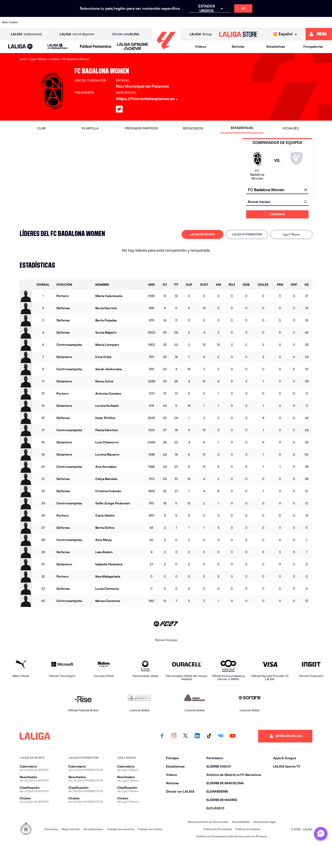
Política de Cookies (248, 829)
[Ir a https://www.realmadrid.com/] (264, 22)
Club (41, 128)
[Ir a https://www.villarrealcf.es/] (326, 22)
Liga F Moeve (291, 234)
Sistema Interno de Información (208, 821)
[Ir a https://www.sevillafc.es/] (295, 22)
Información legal (264, 821)
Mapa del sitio (71, 829)
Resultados (193, 128)
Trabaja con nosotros (120, 829)
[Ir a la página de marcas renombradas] (26, 829)
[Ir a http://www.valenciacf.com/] (311, 22)
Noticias (238, 46)
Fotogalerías (313, 46)
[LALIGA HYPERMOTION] (58, 47)
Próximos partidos (141, 128)
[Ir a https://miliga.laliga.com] (319, 34)
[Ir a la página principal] (166, 51)
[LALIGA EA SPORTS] (20, 46)
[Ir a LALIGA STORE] (238, 34)
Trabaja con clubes (150, 829)
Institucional (26, 34)
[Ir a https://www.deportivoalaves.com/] (92, 22)
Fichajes (291, 128)
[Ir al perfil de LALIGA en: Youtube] (232, 736)
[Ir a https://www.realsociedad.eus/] (279, 22)
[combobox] (277, 190)
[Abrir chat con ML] (320, 833)
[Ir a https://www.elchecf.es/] (108, 22)
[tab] (202, 234)
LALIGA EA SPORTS (202, 234)
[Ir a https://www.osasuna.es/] (61, 22)
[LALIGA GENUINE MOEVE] (133, 46)
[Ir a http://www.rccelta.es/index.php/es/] (76, 22)
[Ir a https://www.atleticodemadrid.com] (45, 22)
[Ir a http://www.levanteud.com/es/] (155, 22)
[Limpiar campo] (305, 190)
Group (200, 34)
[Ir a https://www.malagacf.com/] (170, 22)
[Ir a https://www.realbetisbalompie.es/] (248, 22)
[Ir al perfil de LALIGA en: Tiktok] (209, 736)
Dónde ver (125, 34)
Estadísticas (276, 46)
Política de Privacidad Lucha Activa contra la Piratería (231, 836)
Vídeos (200, 46)
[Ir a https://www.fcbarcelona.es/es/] (123, 22)
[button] (20, 46)
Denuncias (51, 829)
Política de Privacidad (217, 829)
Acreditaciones (93, 829)
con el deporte (77, 34)
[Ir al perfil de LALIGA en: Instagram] (174, 736)
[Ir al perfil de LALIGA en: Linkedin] (197, 736)
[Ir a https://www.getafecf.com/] (139, 22)
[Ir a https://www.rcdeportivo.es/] (217, 22)
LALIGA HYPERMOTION (247, 234)
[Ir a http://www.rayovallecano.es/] (201, 22)
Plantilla (90, 128)
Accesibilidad (241, 821)
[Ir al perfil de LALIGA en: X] (119, 109)
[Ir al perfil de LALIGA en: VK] (221, 736)
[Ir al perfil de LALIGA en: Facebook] (162, 736)
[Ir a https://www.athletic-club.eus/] (29, 22)
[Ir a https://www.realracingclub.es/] (186, 22)
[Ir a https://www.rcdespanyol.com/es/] (233, 22)
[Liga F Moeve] (95, 46)
